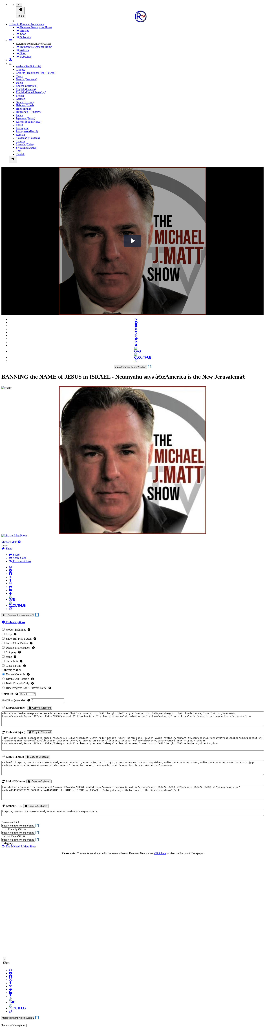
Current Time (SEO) (13, 836)
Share (15, 554)
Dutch (19, 82)
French (20, 95)
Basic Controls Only (17, 683)
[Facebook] (136, 325)
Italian (19, 115)
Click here (160, 853)
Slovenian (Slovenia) (28, 137)
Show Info (12, 661)
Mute (8, 656)
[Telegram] (136, 322)
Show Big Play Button (18, 638)
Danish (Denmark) (26, 79)
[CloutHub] (136, 357)
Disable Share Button (18, 647)
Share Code (19, 557)
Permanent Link (21, 561)
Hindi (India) (23, 108)
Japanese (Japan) (25, 118)
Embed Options (15, 622)
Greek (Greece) (25, 102)
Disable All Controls (17, 678)
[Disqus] (132, 907)
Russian (20, 134)
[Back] (19, 5)
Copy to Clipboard (41, 707)
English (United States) (29, 92)
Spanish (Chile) (25, 144)
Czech (19, 76)
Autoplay (11, 652)
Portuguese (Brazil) (27, 131)
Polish (19, 124)
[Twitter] (136, 328)
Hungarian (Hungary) (28, 111)
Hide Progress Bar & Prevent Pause (26, 687)
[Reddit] (136, 338)
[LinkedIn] (136, 341)
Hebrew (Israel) (25, 105)
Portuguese (22, 128)
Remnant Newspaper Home (35, 27)
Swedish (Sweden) (26, 147)
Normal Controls (15, 674)
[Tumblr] (136, 332)
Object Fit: (7, 693)
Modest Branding (15, 629)
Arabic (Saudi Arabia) (28, 66)
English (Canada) (26, 89)
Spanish (20, 141)
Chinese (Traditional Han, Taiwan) (35, 72)
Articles (24, 30)
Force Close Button (17, 643)
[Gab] (136, 351)
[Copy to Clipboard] (136, 360)
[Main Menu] (20, 10)
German (20, 98)
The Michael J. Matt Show (20, 846)
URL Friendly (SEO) (13, 829)
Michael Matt (9, 542)
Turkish (20, 154)
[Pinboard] (136, 345)
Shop (22, 33)
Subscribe (25, 37)
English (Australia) (26, 85)
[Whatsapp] (136, 319)
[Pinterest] (136, 335)
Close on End (13, 665)
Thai (18, 150)
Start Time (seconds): (13, 700)
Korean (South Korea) (28, 121)
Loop (9, 634)
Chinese (20, 69)
